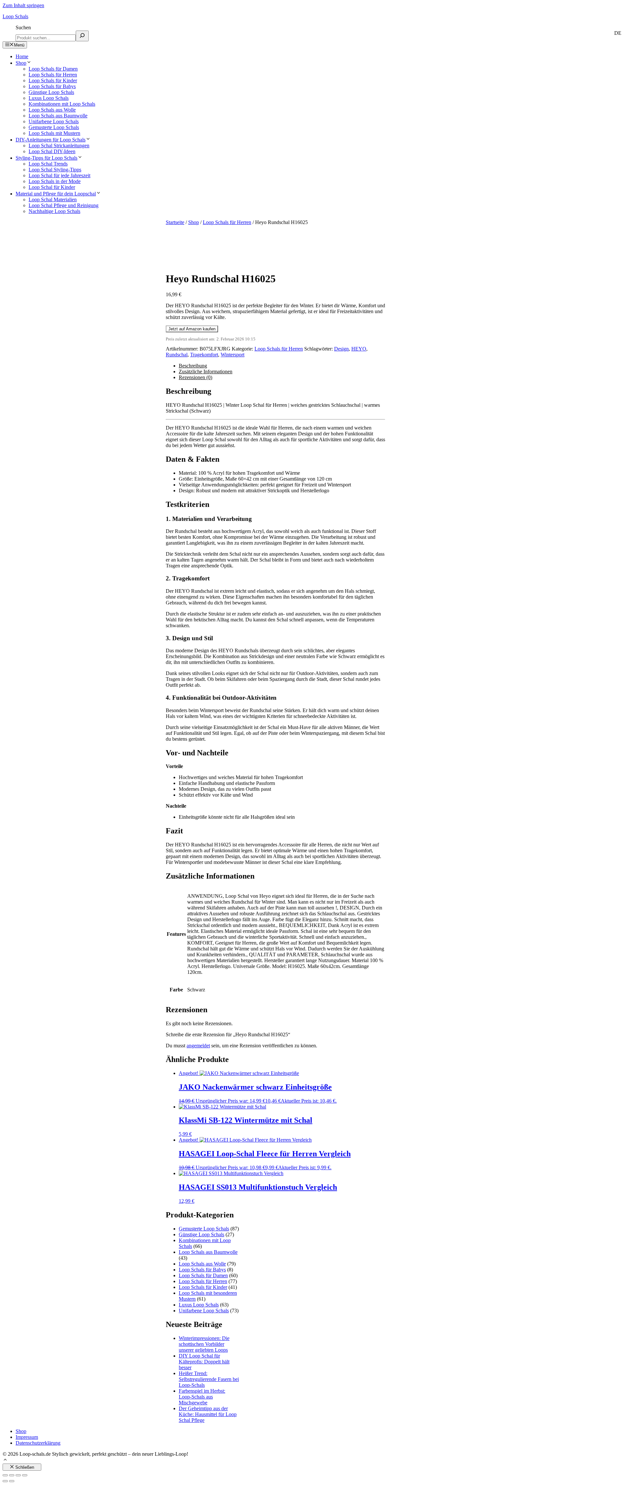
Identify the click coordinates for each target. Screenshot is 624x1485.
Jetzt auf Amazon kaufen (191, 328)
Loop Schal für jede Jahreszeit (59, 175)
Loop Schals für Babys (52, 86)
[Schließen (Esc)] (24, 1475)
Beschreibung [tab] (193, 365)
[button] (5, 1460)
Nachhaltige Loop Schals (54, 211)
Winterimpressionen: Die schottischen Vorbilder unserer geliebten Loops (204, 1344)
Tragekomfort (204, 354)
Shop (21, 63)
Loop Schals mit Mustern (54, 133)
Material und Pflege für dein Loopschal (56, 193)
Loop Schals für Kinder (53, 80)
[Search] (82, 36)
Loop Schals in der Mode (55, 181)
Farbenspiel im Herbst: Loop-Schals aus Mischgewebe (202, 1396)
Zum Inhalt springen (23, 5)
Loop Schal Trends (48, 163)
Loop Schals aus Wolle (52, 110)
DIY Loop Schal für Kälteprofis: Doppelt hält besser (204, 1361)
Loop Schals (15, 16)
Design (341, 348)
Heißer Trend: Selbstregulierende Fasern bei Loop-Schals (209, 1379)
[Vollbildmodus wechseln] (11, 1475)
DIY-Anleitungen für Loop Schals (50, 139)
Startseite (175, 222)
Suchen (23, 27)
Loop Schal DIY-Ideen (52, 151)
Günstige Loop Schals (51, 92)
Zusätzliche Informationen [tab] (205, 371)
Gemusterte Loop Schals (54, 127)
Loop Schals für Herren (53, 74)
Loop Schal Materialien (53, 199)
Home (22, 56)
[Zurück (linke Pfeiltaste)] (5, 1481)
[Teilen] (18, 1475)
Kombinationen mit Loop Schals (62, 104)
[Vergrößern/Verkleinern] (5, 1475)
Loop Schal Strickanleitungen (59, 145)
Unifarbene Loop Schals (54, 121)
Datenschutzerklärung (38, 1443)
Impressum (27, 1437)
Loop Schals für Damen (53, 69)
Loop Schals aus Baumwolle (58, 115)
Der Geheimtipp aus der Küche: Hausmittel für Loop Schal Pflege (208, 1414)
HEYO (358, 348)
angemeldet (198, 1045)
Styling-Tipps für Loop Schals (46, 158)
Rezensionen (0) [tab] (195, 377)
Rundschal (177, 354)
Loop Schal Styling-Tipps (55, 169)
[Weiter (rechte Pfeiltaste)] (11, 1481)
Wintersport (232, 354)
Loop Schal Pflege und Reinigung (63, 205)
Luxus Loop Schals (49, 98)
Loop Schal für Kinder (52, 187)
